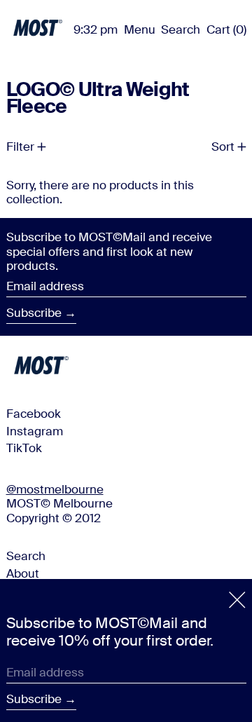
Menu (139, 29)
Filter (20, 146)
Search (26, 556)
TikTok (24, 448)
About (22, 573)
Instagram (34, 431)
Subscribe (34, 312)
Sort (222, 146)
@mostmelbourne (55, 489)
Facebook (33, 414)
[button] (180, 29)
